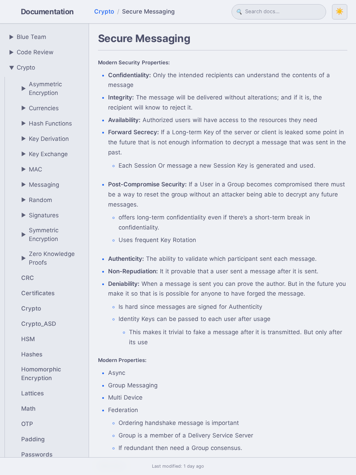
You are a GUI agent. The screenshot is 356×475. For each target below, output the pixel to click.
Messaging (40, 184)
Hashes (31, 354)
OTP (27, 423)
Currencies (40, 108)
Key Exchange (44, 154)
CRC (27, 277)
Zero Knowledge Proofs (48, 258)
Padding (33, 439)
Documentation (47, 11)
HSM (28, 339)
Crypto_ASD (38, 323)
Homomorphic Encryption (41, 374)
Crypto (104, 11)
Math (28, 408)
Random (36, 199)
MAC (31, 169)
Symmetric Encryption (40, 235)
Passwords (36, 454)
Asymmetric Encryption (41, 89)
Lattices (32, 393)
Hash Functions (46, 123)
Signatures (40, 215)
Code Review (31, 52)
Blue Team (28, 36)
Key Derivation (45, 138)
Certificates (38, 293)
